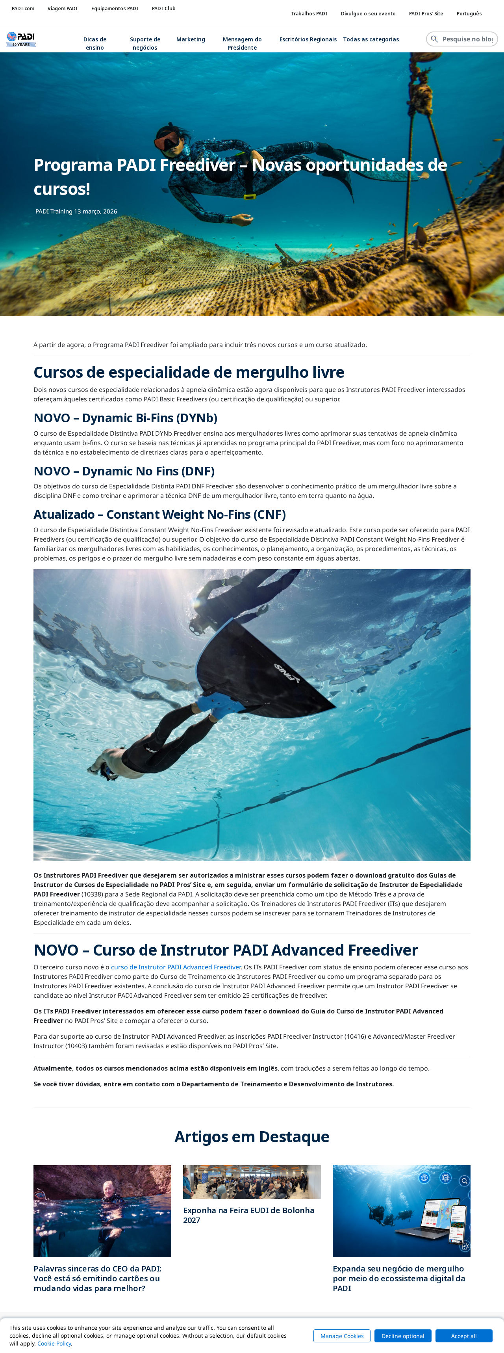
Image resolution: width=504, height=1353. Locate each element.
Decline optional (403, 1336)
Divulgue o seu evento (368, 13)
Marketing (190, 39)
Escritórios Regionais (308, 39)
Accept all (464, 1336)
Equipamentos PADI (115, 8)
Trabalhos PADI (309, 13)
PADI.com (23, 8)
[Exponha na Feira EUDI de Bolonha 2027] (252, 1181)
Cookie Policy (54, 1343)
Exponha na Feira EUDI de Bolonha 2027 (248, 1215)
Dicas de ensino (94, 43)
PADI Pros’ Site (426, 13)
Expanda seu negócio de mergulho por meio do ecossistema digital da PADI (399, 1278)
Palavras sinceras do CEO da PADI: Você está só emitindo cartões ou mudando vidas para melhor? (97, 1278)
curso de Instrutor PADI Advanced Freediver (176, 967)
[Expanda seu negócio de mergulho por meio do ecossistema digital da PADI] (402, 1210)
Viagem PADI (63, 8)
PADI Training (53, 211)
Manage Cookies (342, 1336)
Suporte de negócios (145, 43)
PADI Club (164, 8)
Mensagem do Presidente (242, 43)
